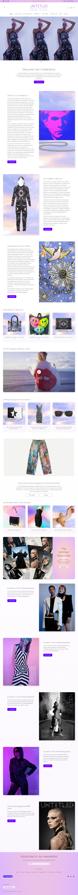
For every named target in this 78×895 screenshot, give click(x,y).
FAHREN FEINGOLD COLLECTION (39, 337)
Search (17, 872)
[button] (4, 7)
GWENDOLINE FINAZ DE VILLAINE (14, 337)
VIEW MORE (12, 161)
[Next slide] (44, 61)
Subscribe (28, 872)
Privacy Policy (59, 872)
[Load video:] (39, 372)
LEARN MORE (64, 567)
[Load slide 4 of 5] (39, 62)
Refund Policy (34, 872)
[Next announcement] (53, 1)
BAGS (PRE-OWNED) (13, 530)
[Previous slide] (30, 61)
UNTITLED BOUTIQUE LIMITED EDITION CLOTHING (39, 427)
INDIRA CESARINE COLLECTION (63, 337)
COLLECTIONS (39, 82)
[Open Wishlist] (71, 7)
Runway (46, 495)
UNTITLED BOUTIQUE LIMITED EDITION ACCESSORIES (64, 427)
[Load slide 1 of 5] (34, 62)
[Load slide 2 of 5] (36, 62)
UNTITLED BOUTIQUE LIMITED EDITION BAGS (14, 427)
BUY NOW (11, 820)
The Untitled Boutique (10, 891)
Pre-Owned (32, 495)
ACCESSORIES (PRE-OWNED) (63, 530)
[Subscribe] (48, 863)
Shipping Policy (42, 872)
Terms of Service (50, 872)
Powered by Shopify (18, 891)
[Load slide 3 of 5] (37, 62)
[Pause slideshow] (47, 61)
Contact (22, 872)
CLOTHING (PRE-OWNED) (38, 530)
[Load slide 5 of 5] (41, 62)
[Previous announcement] (25, 1)
